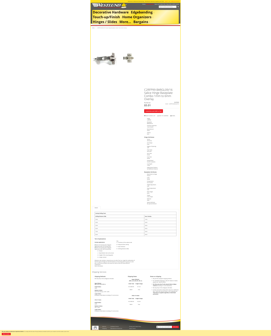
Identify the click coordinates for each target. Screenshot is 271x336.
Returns (104, 326)
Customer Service (114, 326)
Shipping (104, 328)
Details (96, 207)
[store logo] (109, 5)
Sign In (166, 1)
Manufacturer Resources (116, 328)
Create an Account (175, 1)
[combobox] (167, 7)
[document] (136, 333)
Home (93, 27)
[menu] (135, 17)
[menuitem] (111, 12)
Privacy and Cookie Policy (135, 326)
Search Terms (132, 328)
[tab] (96, 207)
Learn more (66, 331)
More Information (99, 266)
